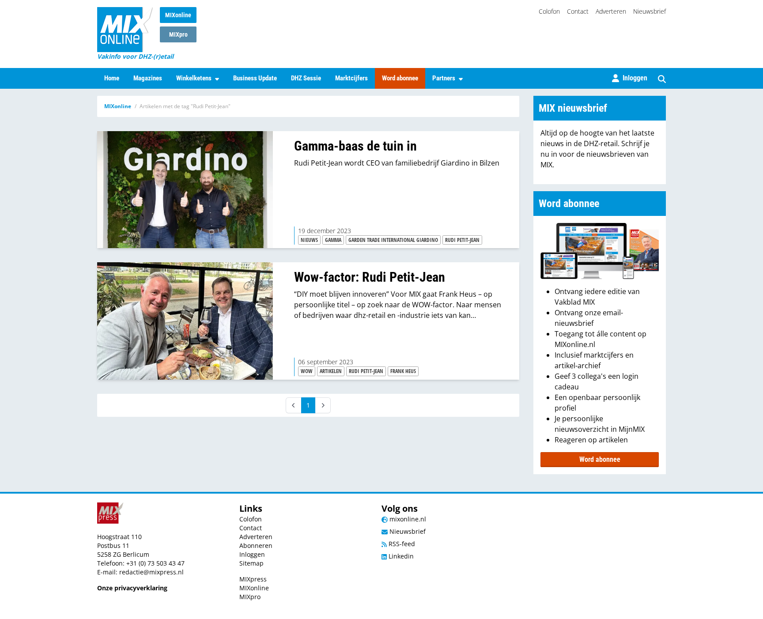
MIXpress (253, 579)
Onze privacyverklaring (132, 588)
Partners (443, 78)
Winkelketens (194, 78)
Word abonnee (400, 78)
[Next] (323, 405)
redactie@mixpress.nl (151, 572)
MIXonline (178, 15)
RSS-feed (401, 544)
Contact (578, 11)
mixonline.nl (407, 519)
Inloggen (252, 554)
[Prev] (294, 405)
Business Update (255, 78)
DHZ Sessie (306, 78)
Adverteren (611, 11)
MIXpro (178, 34)
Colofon (549, 11)
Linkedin (400, 556)
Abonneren (255, 545)
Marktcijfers (351, 78)
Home (111, 78)
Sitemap (251, 563)
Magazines (147, 78)
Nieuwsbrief (649, 11)
